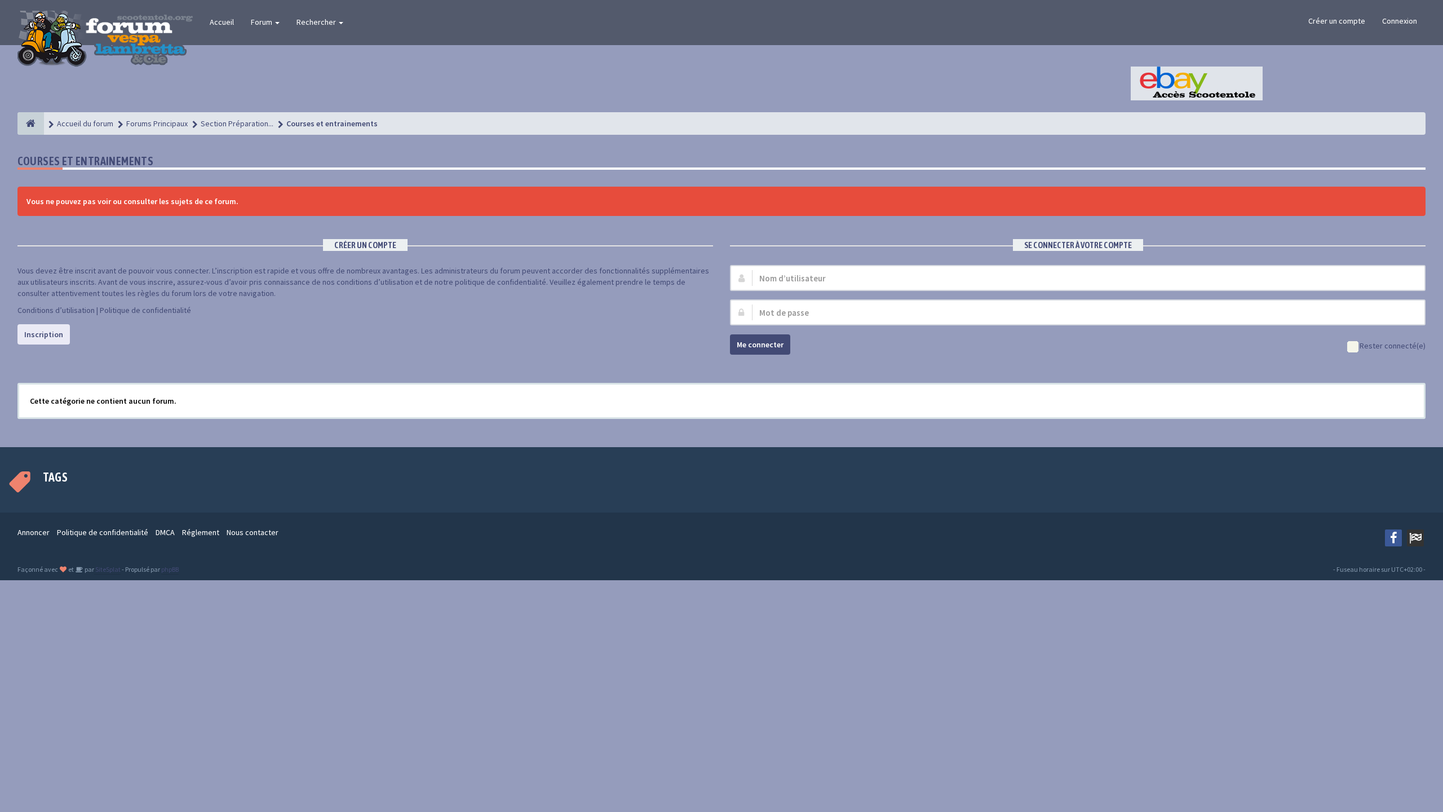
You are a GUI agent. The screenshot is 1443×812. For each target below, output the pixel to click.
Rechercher (317, 22)
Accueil (222, 22)
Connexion (1399, 21)
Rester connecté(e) (1393, 346)
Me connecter (760, 344)
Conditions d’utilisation (56, 310)
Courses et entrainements (85, 161)
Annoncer (33, 532)
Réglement (200, 532)
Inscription (43, 334)
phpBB (170, 569)
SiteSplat (107, 569)
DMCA (165, 532)
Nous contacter (252, 532)
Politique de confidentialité (145, 310)
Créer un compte (1336, 21)
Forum (262, 22)
